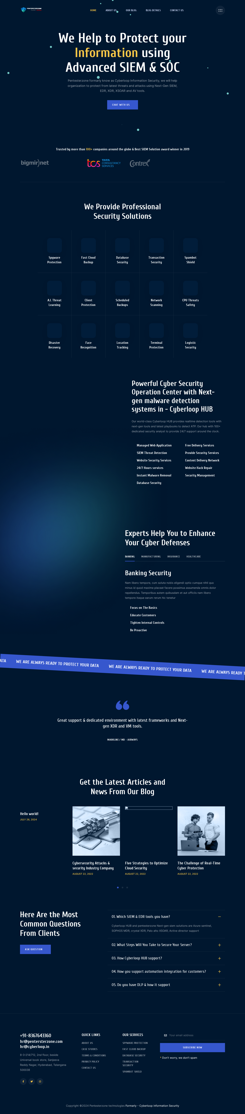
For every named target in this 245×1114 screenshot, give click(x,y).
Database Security (133, 1055)
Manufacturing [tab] (151, 556)
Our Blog (131, 10)
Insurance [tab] (173, 556)
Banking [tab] (130, 556)
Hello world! (29, 814)
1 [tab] (118, 887)
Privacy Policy (90, 1061)
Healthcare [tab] (193, 556)
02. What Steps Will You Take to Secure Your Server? (152, 945)
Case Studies (89, 1049)
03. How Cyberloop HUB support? (137, 958)
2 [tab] (122, 887)
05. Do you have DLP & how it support (141, 985)
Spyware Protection (135, 1043)
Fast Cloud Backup (134, 1049)
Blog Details (153, 10)
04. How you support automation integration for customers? (159, 971)
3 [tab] (127, 887)
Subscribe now (192, 1047)
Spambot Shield (132, 1071)
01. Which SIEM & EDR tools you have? (141, 916)
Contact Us (177, 10)
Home (93, 10)
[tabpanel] (44, 817)
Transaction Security (130, 1063)
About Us (111, 10)
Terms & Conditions (94, 1055)
